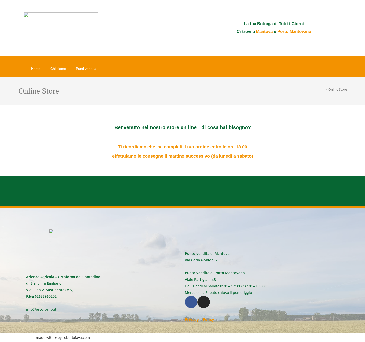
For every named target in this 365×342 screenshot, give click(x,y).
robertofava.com (76, 337)
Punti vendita (86, 69)
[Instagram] (203, 302)
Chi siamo (58, 69)
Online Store (337, 89)
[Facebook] (191, 302)
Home (35, 69)
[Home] (322, 89)
